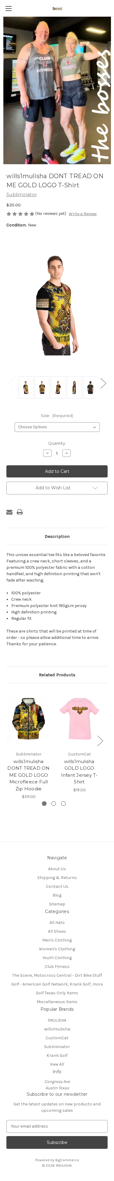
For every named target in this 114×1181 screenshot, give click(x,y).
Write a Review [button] (83, 213)
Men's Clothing (57, 940)
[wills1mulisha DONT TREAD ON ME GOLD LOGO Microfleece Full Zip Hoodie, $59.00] (28, 719)
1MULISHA (57, 1020)
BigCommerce (67, 1160)
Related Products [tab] (57, 674)
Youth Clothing (57, 957)
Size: (57, 415)
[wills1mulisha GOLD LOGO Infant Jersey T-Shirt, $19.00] (79, 719)
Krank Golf (57, 1055)
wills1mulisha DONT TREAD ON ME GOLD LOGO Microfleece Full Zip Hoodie (28, 775)
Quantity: (57, 443)
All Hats (57, 922)
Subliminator (57, 1046)
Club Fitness (57, 966)
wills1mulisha (57, 1029)
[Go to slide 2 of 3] (53, 803)
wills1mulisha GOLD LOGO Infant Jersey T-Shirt (79, 771)
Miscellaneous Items (57, 1001)
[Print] (20, 512)
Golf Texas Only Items (57, 993)
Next (103, 383)
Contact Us (57, 886)
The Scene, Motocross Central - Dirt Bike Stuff (57, 975)
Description (57, 536)
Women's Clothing (57, 949)
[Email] (9, 512)
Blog (57, 895)
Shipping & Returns (57, 877)
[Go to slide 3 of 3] (63, 803)
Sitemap (57, 904)
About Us (57, 868)
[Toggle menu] (8, 8)
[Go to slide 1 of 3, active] (44, 803)
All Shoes (57, 931)
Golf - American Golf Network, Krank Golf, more (57, 984)
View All (57, 1064)
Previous (11, 383)
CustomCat (57, 1037)
